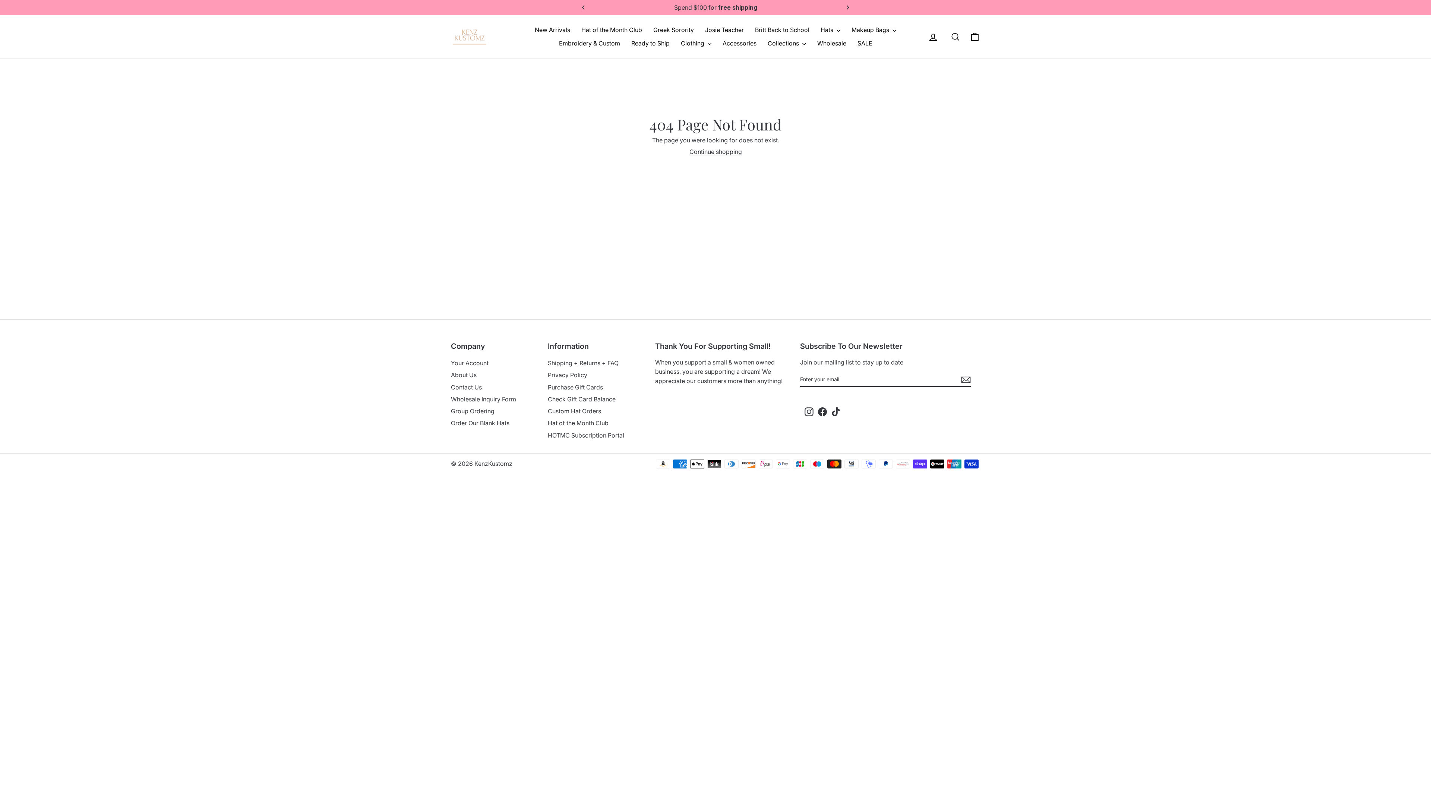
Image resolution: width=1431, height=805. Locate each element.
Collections (784, 43)
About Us (464, 375)
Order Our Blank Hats (480, 423)
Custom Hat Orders (574, 411)
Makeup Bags (871, 30)
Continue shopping (715, 151)
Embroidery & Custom (589, 43)
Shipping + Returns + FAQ (583, 363)
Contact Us (466, 387)
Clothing (693, 43)
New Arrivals (552, 30)
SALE (864, 43)
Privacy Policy (567, 375)
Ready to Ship (650, 43)
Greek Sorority (673, 30)
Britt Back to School (782, 30)
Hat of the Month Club (611, 30)
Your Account (470, 363)
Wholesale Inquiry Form (483, 399)
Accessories (739, 43)
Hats (828, 30)
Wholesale (831, 43)
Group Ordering (473, 411)
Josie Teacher (724, 30)
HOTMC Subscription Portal (586, 435)
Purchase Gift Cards (575, 387)
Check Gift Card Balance (582, 399)
